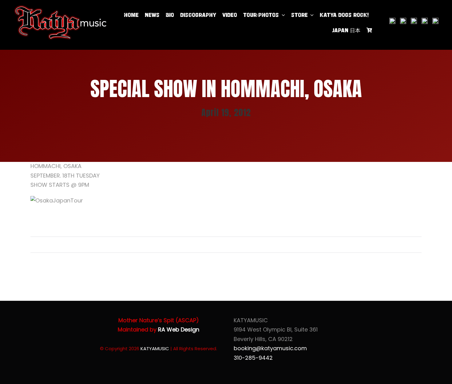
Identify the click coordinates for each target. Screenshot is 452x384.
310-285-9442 (253, 358)
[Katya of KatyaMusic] (60, 7)
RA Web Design (178, 329)
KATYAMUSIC (155, 348)
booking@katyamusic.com (270, 348)
